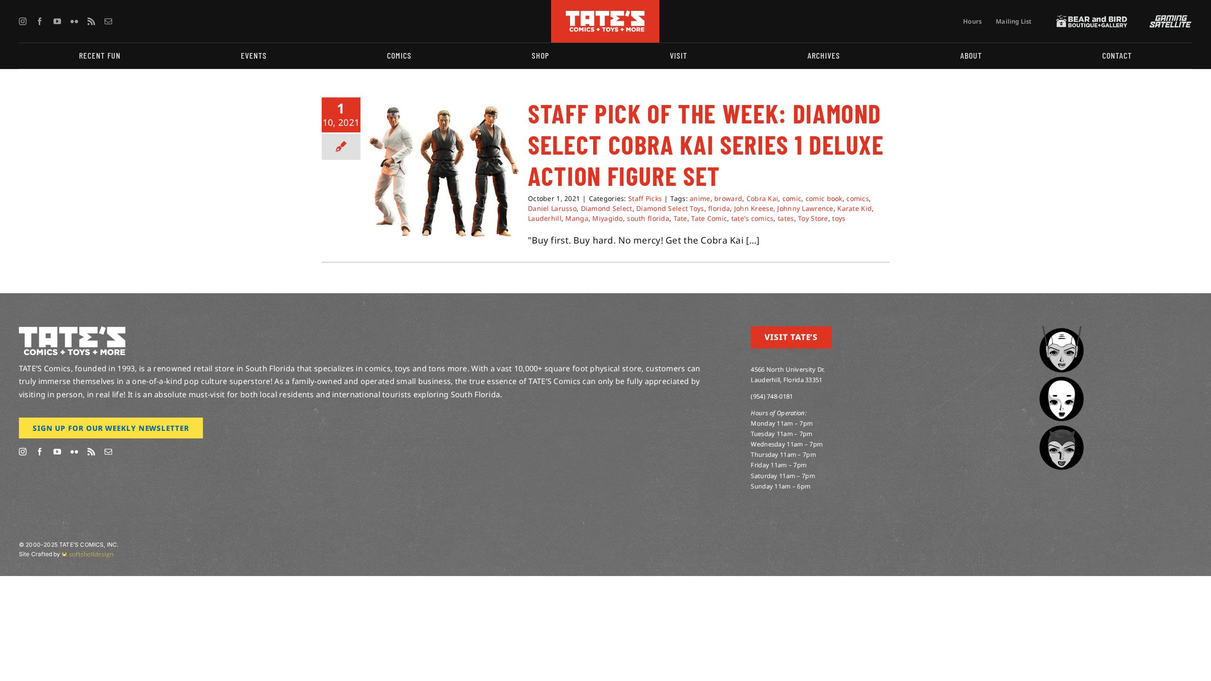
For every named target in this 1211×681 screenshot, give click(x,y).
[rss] (91, 21)
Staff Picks (645, 198)
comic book (824, 198)
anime (700, 198)
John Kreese (753, 208)
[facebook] (40, 21)
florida (719, 208)
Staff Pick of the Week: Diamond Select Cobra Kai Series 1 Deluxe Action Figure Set (706, 144)
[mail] (108, 21)
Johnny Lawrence (805, 208)
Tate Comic (709, 218)
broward (728, 198)
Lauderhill (545, 218)
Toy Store (813, 218)
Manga (576, 218)
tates (786, 218)
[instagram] (22, 21)
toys (838, 218)
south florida (648, 218)
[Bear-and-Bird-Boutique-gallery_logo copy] (1091, 19)
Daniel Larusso (552, 208)
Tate (680, 218)
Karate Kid (854, 208)
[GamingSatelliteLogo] (1168, 19)
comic (791, 198)
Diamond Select (606, 208)
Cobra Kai (762, 198)
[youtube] (57, 21)
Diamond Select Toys (670, 208)
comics (857, 198)
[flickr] (74, 21)
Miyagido (607, 218)
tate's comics (752, 218)
